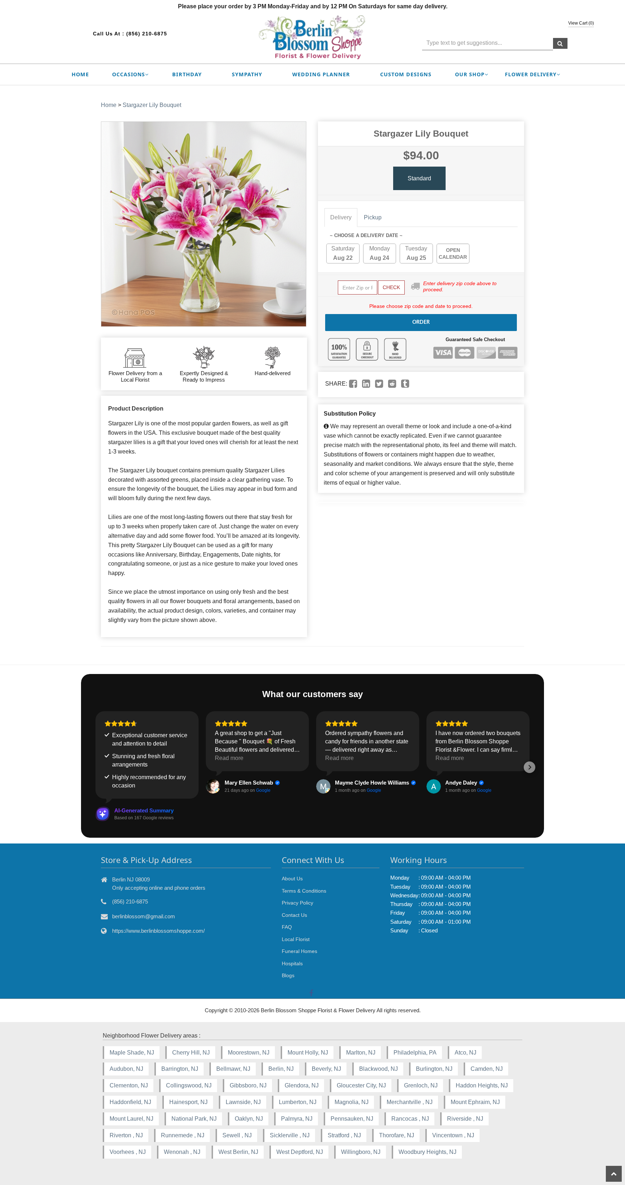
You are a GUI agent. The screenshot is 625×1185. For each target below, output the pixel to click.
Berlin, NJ (281, 1069)
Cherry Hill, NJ (191, 1052)
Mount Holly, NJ (308, 1052)
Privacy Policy (297, 903)
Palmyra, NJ (296, 1119)
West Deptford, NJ (299, 1152)
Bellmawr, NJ (233, 1069)
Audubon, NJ (126, 1069)
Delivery (341, 217)
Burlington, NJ (434, 1069)
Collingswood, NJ (189, 1085)
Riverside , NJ (465, 1119)
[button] (95, 767)
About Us (292, 878)
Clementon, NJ (129, 1085)
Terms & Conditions (304, 891)
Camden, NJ (487, 1069)
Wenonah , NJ (182, 1152)
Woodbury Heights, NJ (427, 1152)
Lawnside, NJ (243, 1102)
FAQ (287, 927)
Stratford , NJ (344, 1135)
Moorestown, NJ (248, 1052)
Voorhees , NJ (128, 1152)
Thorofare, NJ (396, 1135)
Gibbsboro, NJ (248, 1085)
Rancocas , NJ (410, 1119)
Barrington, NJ (179, 1069)
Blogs (288, 975)
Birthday (187, 74)
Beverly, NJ (326, 1069)
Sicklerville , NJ (290, 1135)
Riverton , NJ (126, 1135)
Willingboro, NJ (360, 1152)
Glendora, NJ (302, 1085)
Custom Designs (405, 74)
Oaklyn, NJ (249, 1119)
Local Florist (296, 939)
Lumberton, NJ (297, 1102)
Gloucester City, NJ (361, 1085)
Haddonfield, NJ (130, 1102)
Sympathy (247, 74)
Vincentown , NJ (453, 1135)
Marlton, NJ (360, 1052)
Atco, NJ (465, 1052)
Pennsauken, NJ (352, 1119)
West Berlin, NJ (238, 1152)
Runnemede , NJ (182, 1135)
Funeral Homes (299, 951)
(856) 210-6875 (146, 34)
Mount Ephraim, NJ (475, 1102)
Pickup (373, 217)
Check (391, 287)
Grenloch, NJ (421, 1085)
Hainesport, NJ (188, 1102)
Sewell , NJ (237, 1135)
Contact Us (294, 915)
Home (80, 74)
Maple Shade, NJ (132, 1052)
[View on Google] (213, 786)
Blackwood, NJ (378, 1069)
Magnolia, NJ (352, 1102)
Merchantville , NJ (410, 1102)
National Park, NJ (194, 1119)
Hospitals (292, 963)
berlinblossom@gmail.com (143, 916)
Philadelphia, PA (415, 1052)
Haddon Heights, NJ (482, 1085)
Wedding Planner (321, 74)
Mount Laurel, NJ (131, 1119)
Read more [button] (229, 758)
